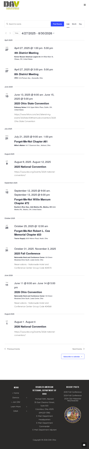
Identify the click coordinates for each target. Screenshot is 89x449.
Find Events (57, 24)
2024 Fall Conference (73, 395)
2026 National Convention (30, 326)
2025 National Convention (30, 166)
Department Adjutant (48, 430)
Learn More (16, 406)
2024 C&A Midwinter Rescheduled (72, 400)
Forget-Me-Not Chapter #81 (31, 141)
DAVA (15, 411)
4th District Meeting (26, 53)
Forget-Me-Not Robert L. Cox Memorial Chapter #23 (32, 232)
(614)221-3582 (44, 412)
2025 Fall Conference (27, 253)
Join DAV (16, 402)
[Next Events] (10, 33)
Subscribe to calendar (71, 356)
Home (16, 393)
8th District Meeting (26, 74)
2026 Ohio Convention (28, 292)
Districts (15, 397)
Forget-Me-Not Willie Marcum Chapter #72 (32, 201)
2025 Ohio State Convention (31, 103)
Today (16, 33)
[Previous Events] (6, 33)
